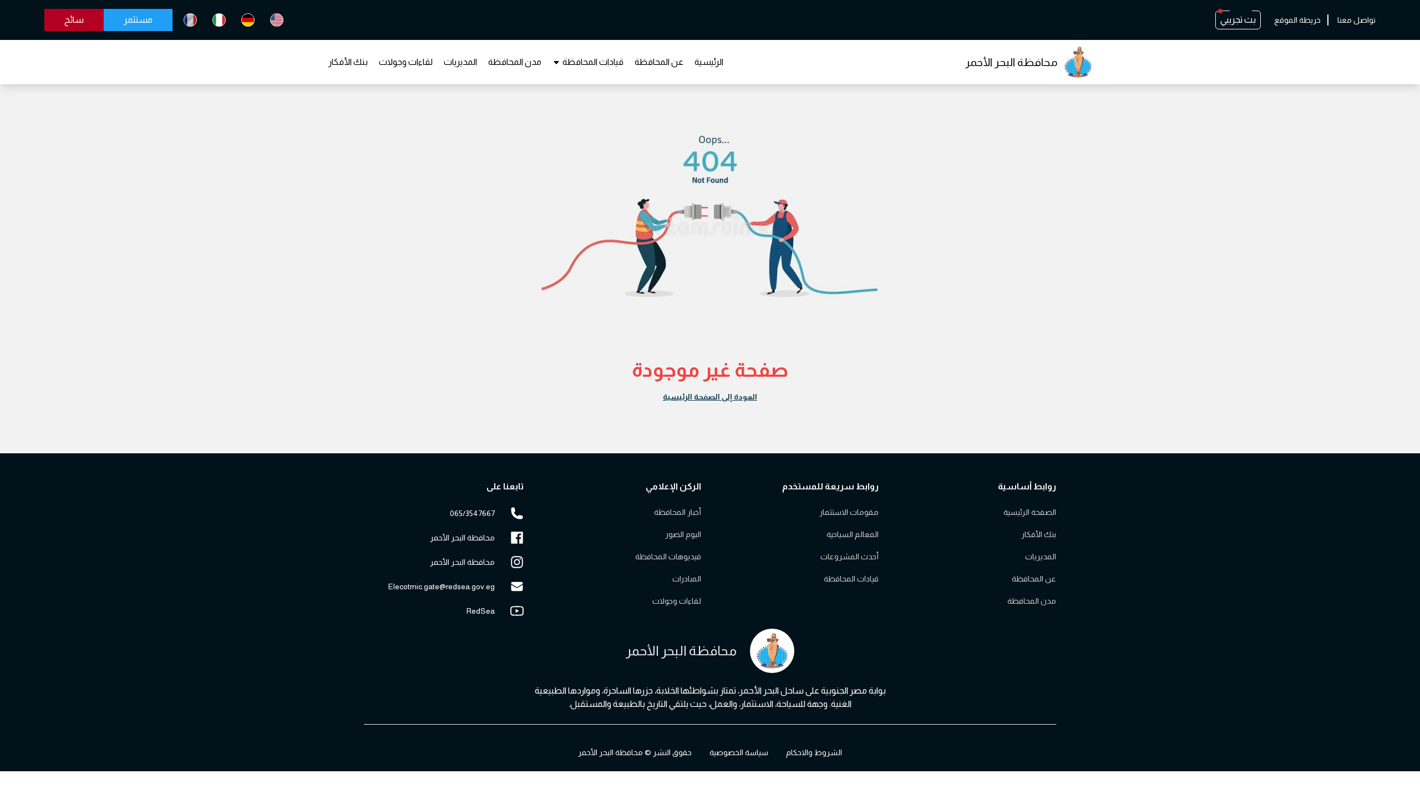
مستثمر (138, 19)
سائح (74, 19)
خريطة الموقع (1297, 20)
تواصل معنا (1356, 20)
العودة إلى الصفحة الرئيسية (710, 396)
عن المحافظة (659, 62)
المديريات (460, 62)
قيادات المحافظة (592, 62)
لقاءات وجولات (406, 62)
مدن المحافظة (514, 62)
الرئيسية (708, 62)
